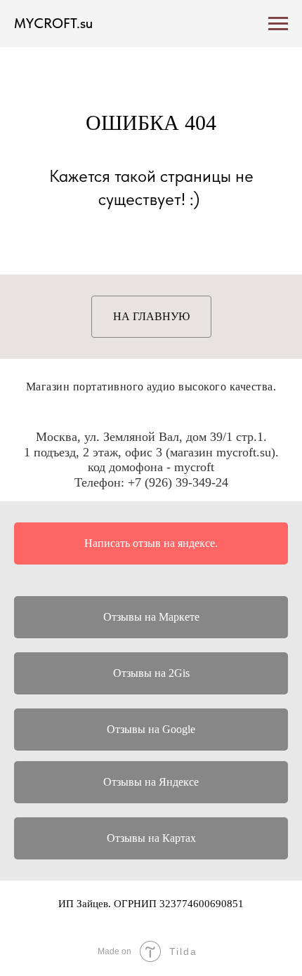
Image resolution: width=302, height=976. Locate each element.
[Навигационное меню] (278, 24)
